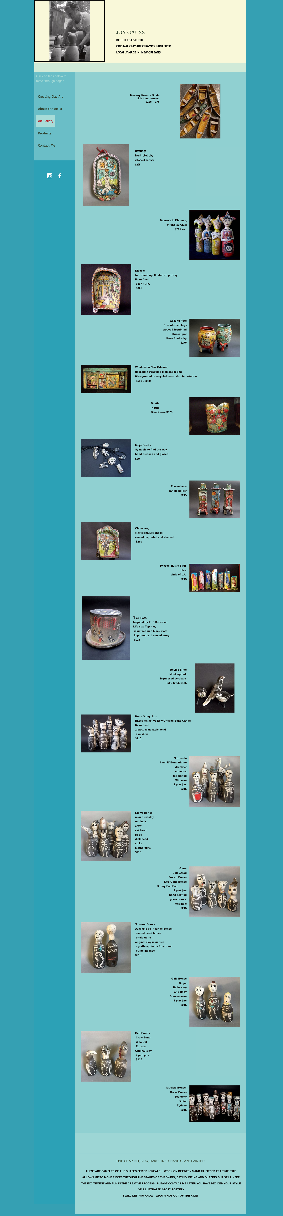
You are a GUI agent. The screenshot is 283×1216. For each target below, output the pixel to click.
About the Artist (50, 109)
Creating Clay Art (50, 96)
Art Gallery (45, 121)
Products (44, 133)
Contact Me (46, 145)
